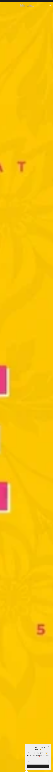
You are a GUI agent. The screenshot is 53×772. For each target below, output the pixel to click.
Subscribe (37, 766)
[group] (26, 387)
